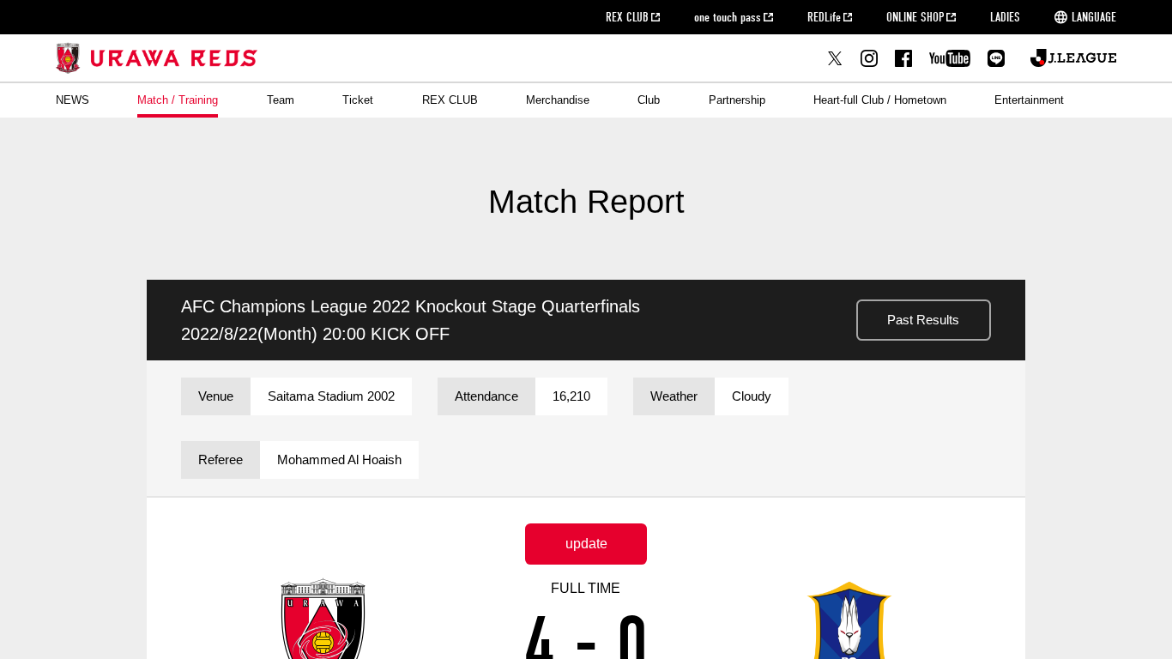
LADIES (1005, 17)
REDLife (824, 17)
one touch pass (727, 17)
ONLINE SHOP (915, 17)
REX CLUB (627, 17)
